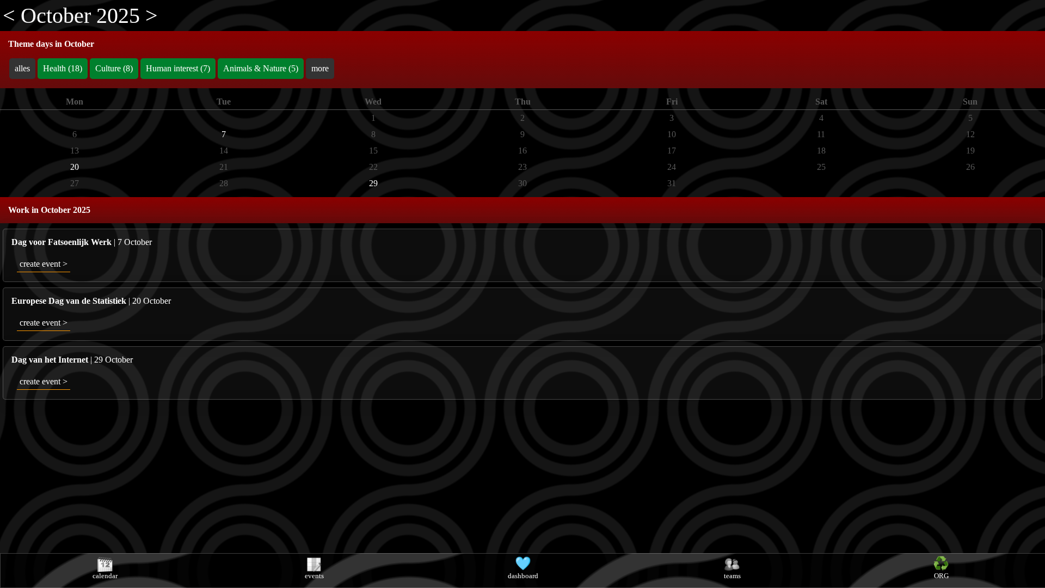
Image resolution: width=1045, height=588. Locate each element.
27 (74, 183)
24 (671, 166)
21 (223, 166)
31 (671, 183)
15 (373, 150)
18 (821, 150)
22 (373, 166)
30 (522, 183)
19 (970, 150)
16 (522, 150)
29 (373, 183)
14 (223, 150)
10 (671, 134)
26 (970, 166)
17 (671, 150)
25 (821, 166)
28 (223, 183)
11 (821, 134)
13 (74, 150)
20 (74, 166)
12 (970, 134)
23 (522, 166)
